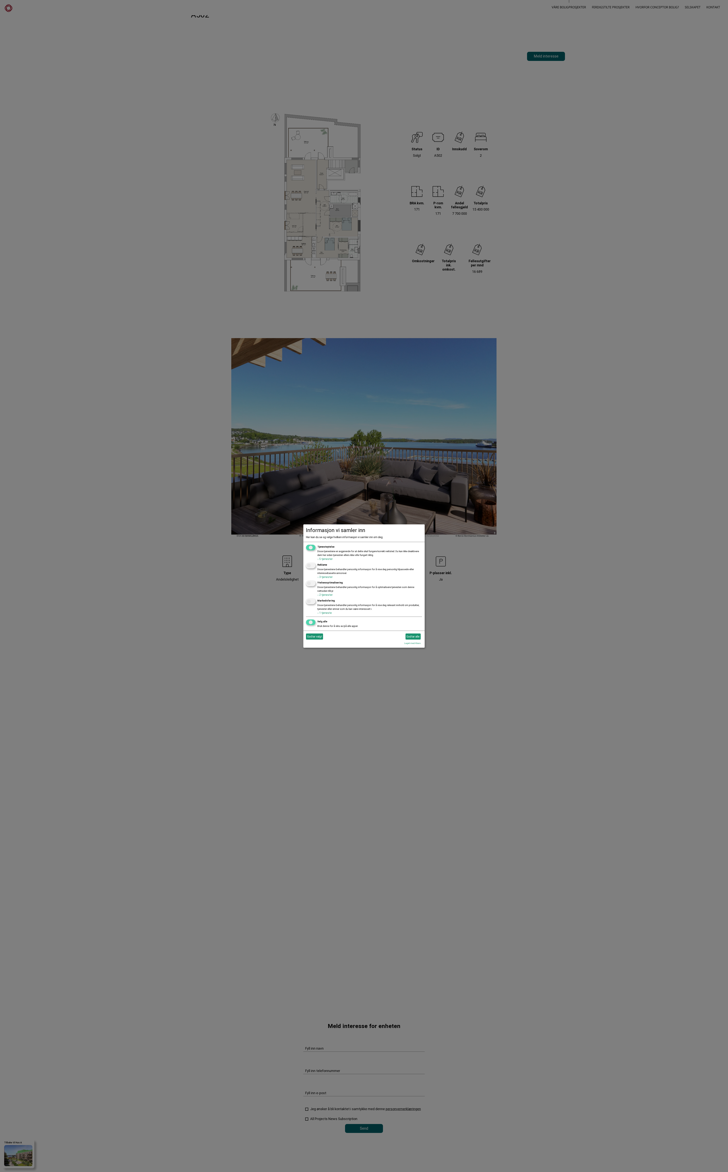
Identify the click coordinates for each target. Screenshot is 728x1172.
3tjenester (325, 576)
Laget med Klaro (412, 643)
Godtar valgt (314, 636)
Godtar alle (413, 636)
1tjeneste (324, 612)
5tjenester (325, 558)
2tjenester (325, 594)
